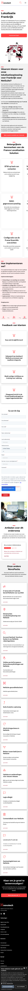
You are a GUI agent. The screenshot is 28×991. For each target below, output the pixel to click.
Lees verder (9, 982)
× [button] (26, 968)
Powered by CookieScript (6, 989)
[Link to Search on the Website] (20, 2)
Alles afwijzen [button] (21, 986)
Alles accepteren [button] (7, 986)
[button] (25, 3)
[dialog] (14, 978)
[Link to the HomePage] (6, 3)
